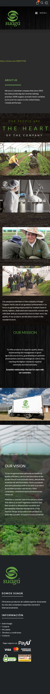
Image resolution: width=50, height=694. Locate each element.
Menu (43, 13)
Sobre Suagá (7, 623)
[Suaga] (13, 20)
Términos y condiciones (11, 632)
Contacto (6, 635)
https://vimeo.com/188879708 (13, 61)
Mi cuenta (6, 629)
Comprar (5, 626)
